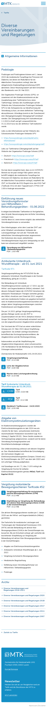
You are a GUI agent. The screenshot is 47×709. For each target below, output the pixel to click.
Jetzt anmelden (11, 695)
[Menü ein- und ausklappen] (43, 3)
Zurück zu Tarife (11, 632)
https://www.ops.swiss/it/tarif (25, 163)
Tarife (6, 13)
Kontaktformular (11, 669)
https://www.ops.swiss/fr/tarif (26, 159)
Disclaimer (42, 706)
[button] (23, 56)
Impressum (33, 706)
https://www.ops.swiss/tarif (23, 156)
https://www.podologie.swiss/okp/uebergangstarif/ (24, 144)
